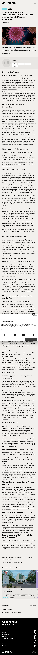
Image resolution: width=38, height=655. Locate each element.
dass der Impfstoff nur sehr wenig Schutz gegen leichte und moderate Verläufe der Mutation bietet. (18, 405)
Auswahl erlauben (19, 339)
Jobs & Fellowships (6, 634)
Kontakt (4, 632)
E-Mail (15, 63)
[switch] (14, 335)
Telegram (15, 66)
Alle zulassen (31, 339)
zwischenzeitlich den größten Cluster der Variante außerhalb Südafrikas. (18, 216)
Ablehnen (7, 339)
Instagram (28, 63)
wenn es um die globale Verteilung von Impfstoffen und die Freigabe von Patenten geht (18, 527)
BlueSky (20, 63)
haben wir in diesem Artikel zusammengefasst (15, 306)
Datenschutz (5, 640)
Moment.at (15, 59)
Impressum (4, 636)
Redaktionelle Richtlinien (7, 638)
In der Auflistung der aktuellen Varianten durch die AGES (20, 231)
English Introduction (6, 642)
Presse (3, 644)
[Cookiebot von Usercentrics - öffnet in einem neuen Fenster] (32, 315)
